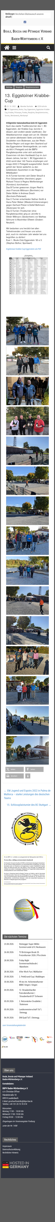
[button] (14, 769)
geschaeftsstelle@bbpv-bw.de (20, 1101)
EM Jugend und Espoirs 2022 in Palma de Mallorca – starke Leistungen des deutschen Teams (27, 794)
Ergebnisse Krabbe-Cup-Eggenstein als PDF (23, 249)
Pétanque (17, 113)
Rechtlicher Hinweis (10, 1152)
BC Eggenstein (12, 109)
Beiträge (9, 87)
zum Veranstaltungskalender (14, 1025)
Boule (21, 109)
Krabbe (10, 113)
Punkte (24, 113)
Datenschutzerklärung (11, 1149)
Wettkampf (24, 116)
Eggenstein (31, 109)
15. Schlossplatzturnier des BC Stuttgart (29, 804)
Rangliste (19, 87)
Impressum (7, 1146)
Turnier (7, 116)
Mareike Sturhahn (26, 106)
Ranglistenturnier (41, 113)
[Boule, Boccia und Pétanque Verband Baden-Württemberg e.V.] (7, 47)
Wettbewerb (15, 116)
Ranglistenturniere (32, 87)
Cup (25, 109)
